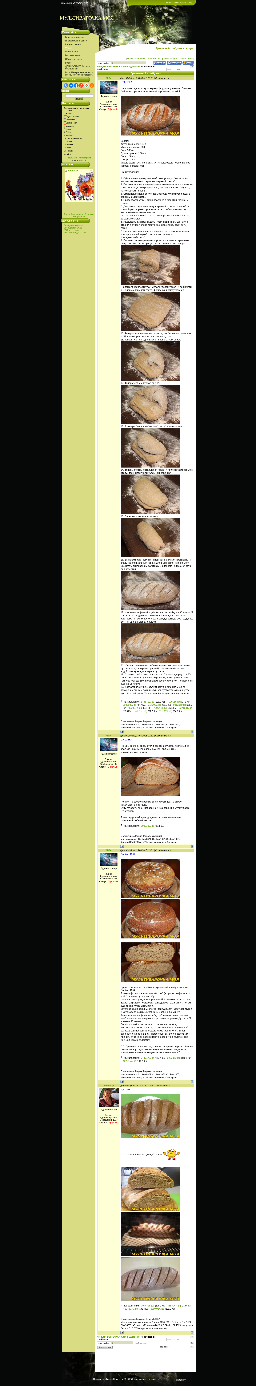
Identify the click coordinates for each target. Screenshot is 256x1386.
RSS (190, 58)
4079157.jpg (129, 1060)
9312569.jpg (180, 704)
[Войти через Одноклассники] (91, 85)
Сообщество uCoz (73, 228)
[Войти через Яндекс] (81, 85)
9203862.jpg (173, 1057)
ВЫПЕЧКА (113, 66)
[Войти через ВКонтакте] (71, 85)
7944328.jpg (147, 1305)
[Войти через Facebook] (76, 85)
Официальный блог (74, 225)
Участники (153, 58)
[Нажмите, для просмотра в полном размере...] (150, 134)
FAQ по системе (72, 230)
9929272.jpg (135, 707)
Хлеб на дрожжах (130, 66)
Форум (101, 66)
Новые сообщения (136, 58)
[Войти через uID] (66, 85)
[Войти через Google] (86, 85)
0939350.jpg (147, 825)
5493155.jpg (140, 711)
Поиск (183, 58)
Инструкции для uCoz (75, 232)
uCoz (160, 1379)
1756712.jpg (147, 701)
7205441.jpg (160, 707)
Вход (190, 2)
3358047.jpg (174, 1305)
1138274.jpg (165, 711)
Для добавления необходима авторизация (79, 215)
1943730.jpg (131, 1308)
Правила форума (169, 58)
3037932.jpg (129, 704)
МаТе (108, 78)
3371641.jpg (185, 707)
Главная (169, 2)
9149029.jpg (154, 704)
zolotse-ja (109, 1085)
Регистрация (180, 2)
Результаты (72, 158)
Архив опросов (85, 158)
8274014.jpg (157, 1308)
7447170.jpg (147, 1057)
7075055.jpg (174, 701)
